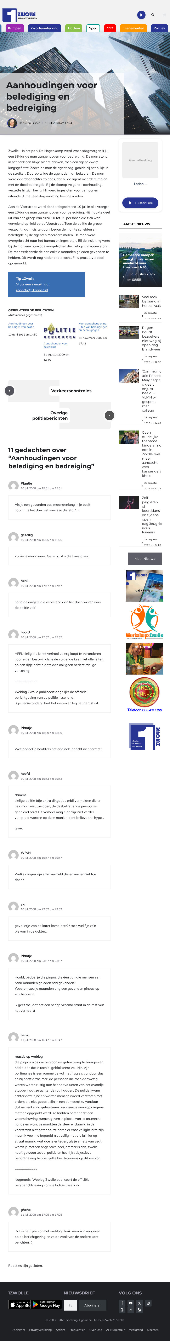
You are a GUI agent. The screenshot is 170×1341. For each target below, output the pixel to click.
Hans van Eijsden (29, 123)
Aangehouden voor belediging (56, 345)
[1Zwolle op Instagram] (148, 1303)
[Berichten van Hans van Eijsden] (12, 123)
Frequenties (77, 1330)
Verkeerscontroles (71, 390)
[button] (153, 15)
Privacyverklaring (40, 1330)
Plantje (26, 483)
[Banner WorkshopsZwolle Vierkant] (144, 640)
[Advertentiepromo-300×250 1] (144, 748)
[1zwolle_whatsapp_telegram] (144, 600)
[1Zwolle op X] (139, 1303)
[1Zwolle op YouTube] (131, 1309)
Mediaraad (136, 1330)
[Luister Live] (141, 15)
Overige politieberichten (50, 415)
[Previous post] (9, 391)
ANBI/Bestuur (115, 1330)
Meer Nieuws (145, 558)
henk (25, 581)
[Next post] (109, 415)
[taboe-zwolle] (144, 673)
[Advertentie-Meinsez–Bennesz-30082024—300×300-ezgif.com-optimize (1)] (144, 713)
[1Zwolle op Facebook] (122, 1303)
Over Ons (95, 1330)
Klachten (153, 1330)
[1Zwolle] (19, 15)
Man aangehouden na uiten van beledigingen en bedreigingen (93, 327)
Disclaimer (18, 1330)
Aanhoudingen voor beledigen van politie (21, 325)
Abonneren (92, 1305)
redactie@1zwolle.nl (32, 290)
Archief (60, 1330)
